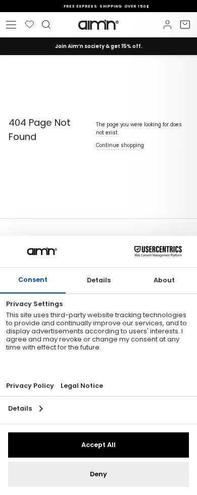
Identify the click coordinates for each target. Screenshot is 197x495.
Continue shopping (120, 145)
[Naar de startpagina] (98, 24)
